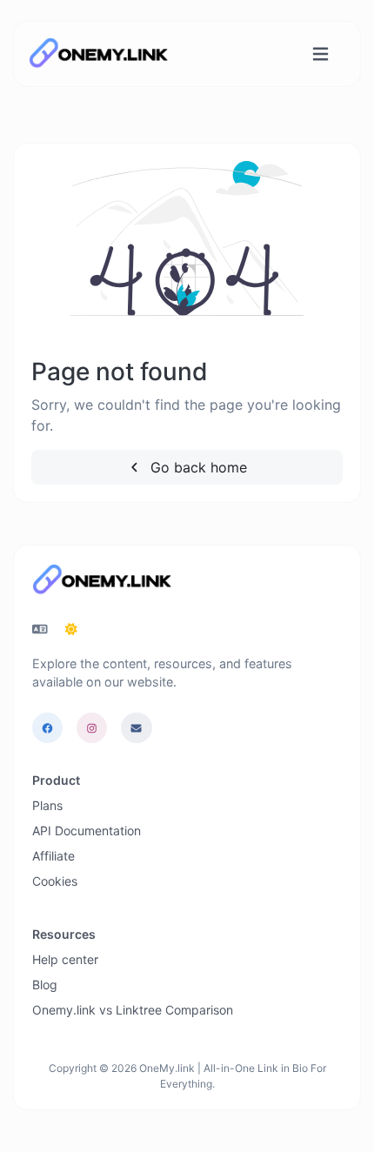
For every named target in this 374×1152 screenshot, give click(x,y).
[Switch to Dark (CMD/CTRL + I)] (71, 629)
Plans (47, 805)
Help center (65, 959)
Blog (44, 984)
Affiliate (53, 855)
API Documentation (86, 830)
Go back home (196, 467)
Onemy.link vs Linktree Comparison (132, 1009)
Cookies (54, 881)
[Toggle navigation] (320, 54)
